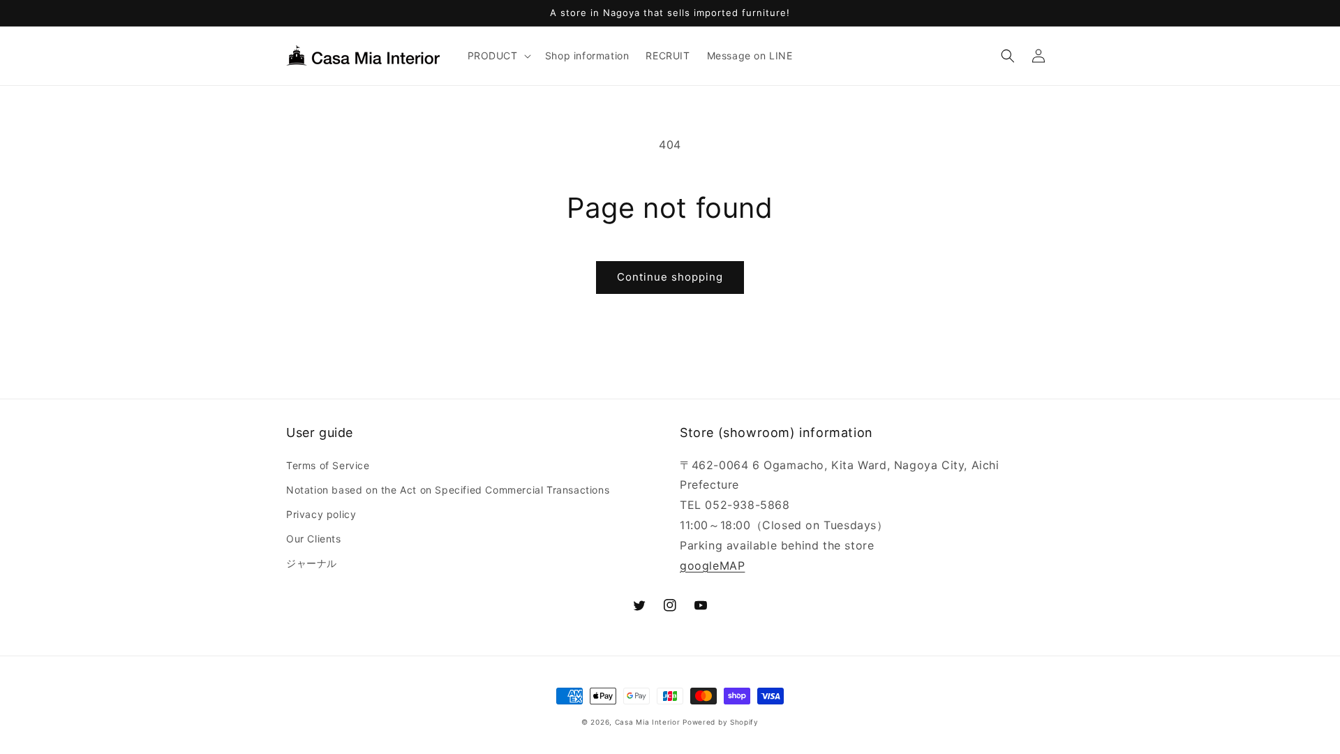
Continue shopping (670, 276)
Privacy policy (321, 514)
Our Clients (313, 539)
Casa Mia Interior (647, 722)
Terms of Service (328, 465)
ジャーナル (311, 563)
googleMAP (712, 565)
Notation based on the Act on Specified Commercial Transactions (447, 490)
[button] (498, 56)
